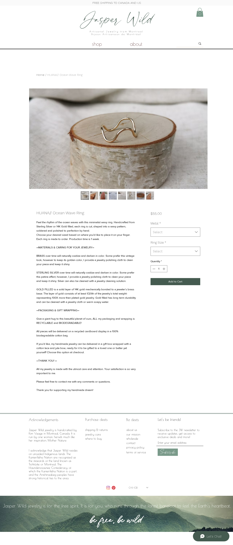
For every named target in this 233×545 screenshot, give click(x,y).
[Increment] (164, 268)
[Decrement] (153, 268)
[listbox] (138, 488)
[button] (200, 12)
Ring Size (158, 242)
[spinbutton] (159, 268)
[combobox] (175, 232)
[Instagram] (108, 488)
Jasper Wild (116, 18)
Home (40, 75)
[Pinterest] (113, 488)
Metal (156, 223)
